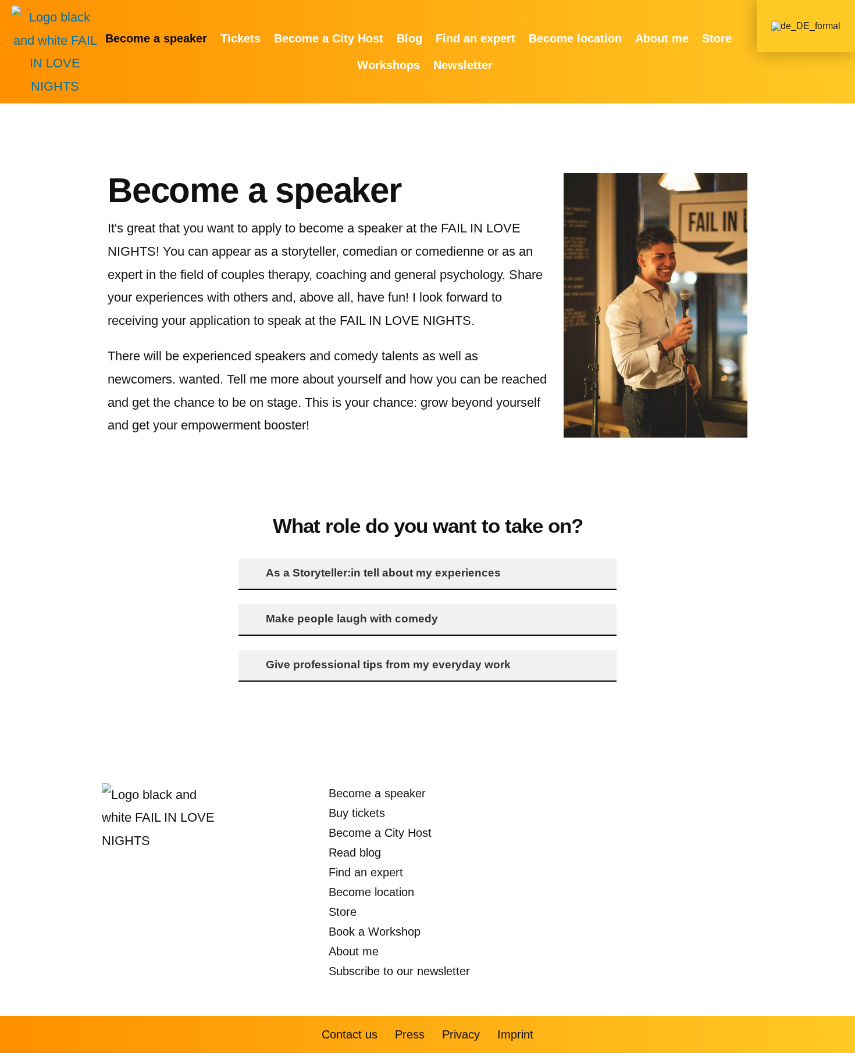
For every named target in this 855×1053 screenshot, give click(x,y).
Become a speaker (156, 38)
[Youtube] (645, 797)
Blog (409, 38)
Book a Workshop (375, 931)
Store (717, 38)
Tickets (240, 38)
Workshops (388, 65)
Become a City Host (328, 38)
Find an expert (475, 38)
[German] (805, 26)
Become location (575, 38)
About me (662, 38)
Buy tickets (357, 813)
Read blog (355, 852)
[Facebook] (607, 797)
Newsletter (463, 65)
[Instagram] (570, 797)
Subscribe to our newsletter (399, 971)
